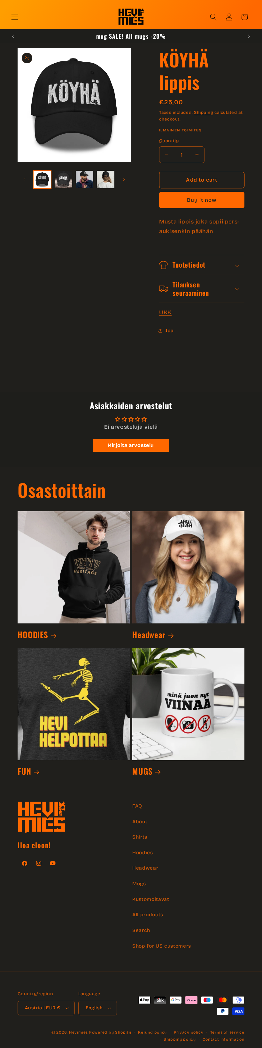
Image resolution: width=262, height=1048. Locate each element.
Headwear (149, 634)
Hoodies (142, 853)
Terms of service (227, 1032)
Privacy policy (189, 1032)
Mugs (139, 884)
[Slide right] (124, 180)
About (139, 822)
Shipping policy (180, 1039)
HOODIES (33, 634)
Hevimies (78, 1032)
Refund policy (152, 1032)
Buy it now (202, 200)
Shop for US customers (161, 946)
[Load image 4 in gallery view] (105, 179)
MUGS (142, 771)
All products (147, 915)
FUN (24, 771)
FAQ (137, 806)
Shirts (139, 837)
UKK (165, 312)
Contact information (223, 1039)
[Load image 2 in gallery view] (63, 179)
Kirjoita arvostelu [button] (131, 445)
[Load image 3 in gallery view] (84, 179)
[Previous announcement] (13, 36)
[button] (14, 17)
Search (141, 930)
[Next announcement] (249, 36)
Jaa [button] (170, 330)
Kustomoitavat (150, 899)
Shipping (203, 112)
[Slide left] (25, 180)
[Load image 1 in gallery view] (42, 179)
